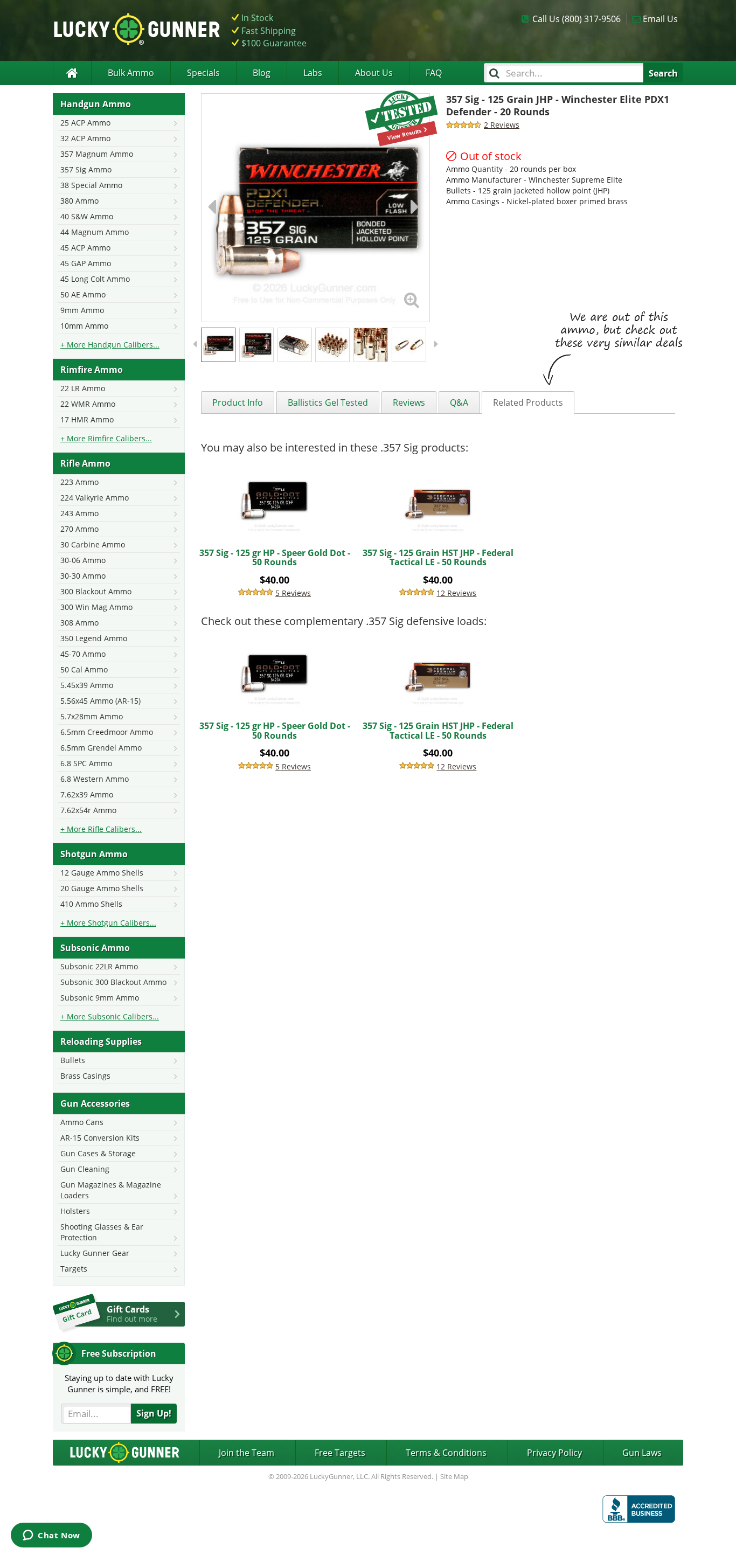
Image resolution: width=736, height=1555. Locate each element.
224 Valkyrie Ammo (94, 497)
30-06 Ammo (83, 560)
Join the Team (246, 1453)
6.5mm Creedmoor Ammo (106, 732)
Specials (203, 73)
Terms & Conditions (446, 1453)
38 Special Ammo (91, 185)
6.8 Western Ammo (94, 779)
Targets (73, 1269)
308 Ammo (79, 622)
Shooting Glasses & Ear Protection (101, 1231)
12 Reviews (456, 593)
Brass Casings (85, 1076)
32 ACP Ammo (85, 138)
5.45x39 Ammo (86, 685)
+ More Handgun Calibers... (109, 344)
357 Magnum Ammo (96, 154)
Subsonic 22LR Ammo (99, 966)
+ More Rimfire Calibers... (106, 438)
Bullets (72, 1060)
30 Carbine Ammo (92, 544)
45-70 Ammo (83, 654)
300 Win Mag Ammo (96, 607)
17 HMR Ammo (87, 419)
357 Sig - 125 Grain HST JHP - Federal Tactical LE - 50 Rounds (438, 557)
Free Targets (340, 1453)
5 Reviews (293, 593)
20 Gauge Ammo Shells (101, 888)
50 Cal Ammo (84, 669)
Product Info (237, 402)
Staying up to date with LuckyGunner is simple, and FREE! (119, 1383)
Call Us (576, 19)
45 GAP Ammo (85, 263)
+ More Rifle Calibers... (101, 829)
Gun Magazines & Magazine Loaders (110, 1189)
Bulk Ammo (131, 73)
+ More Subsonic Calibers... (109, 1016)
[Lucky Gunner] (72, 73)
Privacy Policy (554, 1453)
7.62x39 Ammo (86, 794)
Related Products (528, 402)
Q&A (459, 402)
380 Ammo (79, 201)
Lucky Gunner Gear (94, 1253)
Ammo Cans (81, 1122)
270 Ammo (79, 529)
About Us (374, 73)
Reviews (409, 402)
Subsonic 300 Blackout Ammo (113, 982)
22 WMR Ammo (87, 404)
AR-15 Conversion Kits (100, 1138)
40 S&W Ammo (86, 216)
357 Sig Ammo (86, 169)
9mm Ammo (82, 310)
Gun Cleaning (84, 1169)
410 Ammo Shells (91, 904)
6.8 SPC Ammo (86, 763)
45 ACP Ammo (85, 247)
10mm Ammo (84, 326)
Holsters (75, 1211)
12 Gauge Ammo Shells (101, 872)
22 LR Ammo (82, 388)
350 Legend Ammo (93, 638)
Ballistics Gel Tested (328, 402)
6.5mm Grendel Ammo (101, 747)
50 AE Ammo (83, 294)
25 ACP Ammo (85, 122)
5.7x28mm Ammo (91, 716)
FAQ (434, 73)
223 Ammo (79, 482)
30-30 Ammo (83, 576)
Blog (261, 73)
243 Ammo (79, 513)
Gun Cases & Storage (98, 1153)
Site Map (454, 1476)
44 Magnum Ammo (94, 232)
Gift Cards (132, 1313)
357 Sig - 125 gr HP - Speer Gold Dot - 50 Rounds (274, 557)
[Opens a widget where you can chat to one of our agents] (51, 1536)
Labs (312, 73)
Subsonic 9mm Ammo (99, 997)
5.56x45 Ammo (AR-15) (100, 701)
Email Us (660, 19)
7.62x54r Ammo (88, 810)
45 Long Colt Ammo (95, 279)
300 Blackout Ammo (95, 591)
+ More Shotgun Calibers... (108, 923)
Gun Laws (642, 1453)
